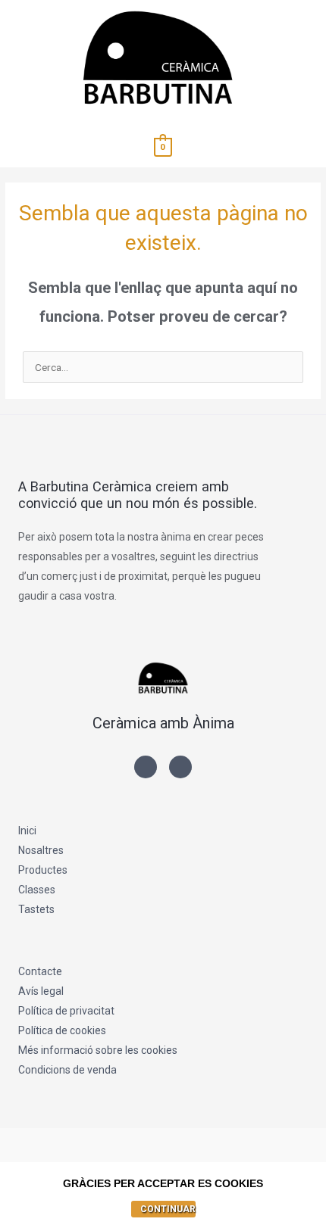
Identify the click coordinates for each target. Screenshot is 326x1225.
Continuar (168, 1209)
